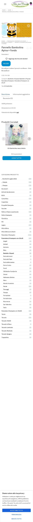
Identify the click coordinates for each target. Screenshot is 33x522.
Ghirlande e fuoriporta (10, 271)
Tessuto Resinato (6, 331)
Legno (3, 225)
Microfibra (5, 228)
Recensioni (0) (8, 98)
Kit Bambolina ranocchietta (16, 148)
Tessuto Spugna (6, 334)
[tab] (5, 94)
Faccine (3, 208)
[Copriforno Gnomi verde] (27, 48)
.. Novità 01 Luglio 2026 (9, 179)
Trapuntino (5, 337)
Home (4, 10)
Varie (4, 307)
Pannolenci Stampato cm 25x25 (16, 41)
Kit (2, 222)
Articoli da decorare (7, 192)
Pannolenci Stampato (7, 81)
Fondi (5, 268)
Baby (4, 250)
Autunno (6, 247)
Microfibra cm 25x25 (8, 231)
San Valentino (7, 304)
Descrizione (5, 94)
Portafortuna (7, 298)
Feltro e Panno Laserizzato (10, 212)
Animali (5, 244)
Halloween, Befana (8, 277)
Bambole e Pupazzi (7, 42)
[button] (28, 25)
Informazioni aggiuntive (21, 94)
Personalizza (16, 514)
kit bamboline (8, 86)
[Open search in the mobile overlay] (28, 4)
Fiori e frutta (7, 265)
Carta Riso (4, 198)
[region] (16, 506)
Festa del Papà (7, 259)
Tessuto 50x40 (6, 321)
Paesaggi (6, 289)
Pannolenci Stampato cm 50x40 (11, 311)
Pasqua (5, 292)
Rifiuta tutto (16, 519)
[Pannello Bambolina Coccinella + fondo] (31, 48)
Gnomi (5, 274)
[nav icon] (5, 4)
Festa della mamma (8, 262)
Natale (5, 286)
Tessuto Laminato (7, 327)
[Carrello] (31, 4)
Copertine (4, 202)
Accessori (4, 189)
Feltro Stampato (6, 215)
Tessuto (4, 317)
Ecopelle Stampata (7, 205)
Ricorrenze (6, 301)
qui (18, 112)
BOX (3, 195)
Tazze (3, 314)
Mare (4, 280)
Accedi (6, 63)
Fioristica (4, 218)
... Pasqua (4, 185)
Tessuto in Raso (6, 324)
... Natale (4, 182)
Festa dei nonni (7, 256)
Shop (9, 10)
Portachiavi (6, 295)
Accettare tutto (16, 510)
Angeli (5, 241)
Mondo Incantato (8, 283)
